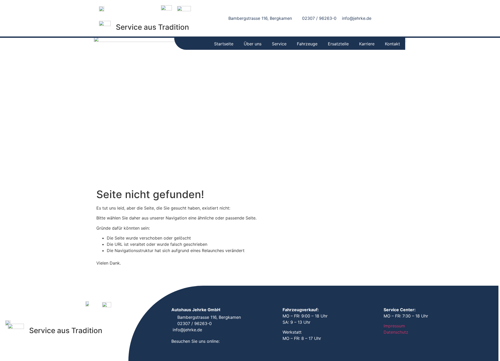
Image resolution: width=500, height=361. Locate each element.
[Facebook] (386, 18)
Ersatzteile (338, 43)
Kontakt (392, 43)
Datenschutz (396, 332)
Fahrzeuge (307, 43)
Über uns (252, 43)
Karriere (366, 43)
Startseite (223, 43)
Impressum (394, 325)
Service (279, 43)
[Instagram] (397, 18)
